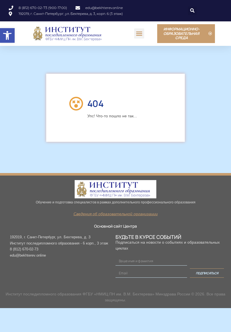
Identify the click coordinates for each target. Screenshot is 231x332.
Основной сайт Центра (115, 226)
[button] (7, 35)
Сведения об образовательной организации (116, 214)
